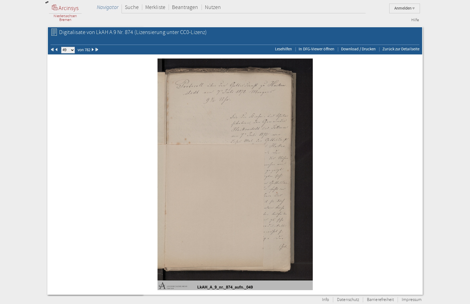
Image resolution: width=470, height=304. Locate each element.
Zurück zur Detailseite (400, 49)
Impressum (412, 299)
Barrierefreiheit (380, 299)
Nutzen (213, 7)
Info (325, 299)
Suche (132, 7)
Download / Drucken (358, 49)
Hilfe (415, 20)
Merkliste (155, 7)
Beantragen (185, 7)
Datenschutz (348, 299)
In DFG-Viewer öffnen (316, 49)
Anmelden (403, 8)
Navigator (107, 7)
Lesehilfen (283, 49)
